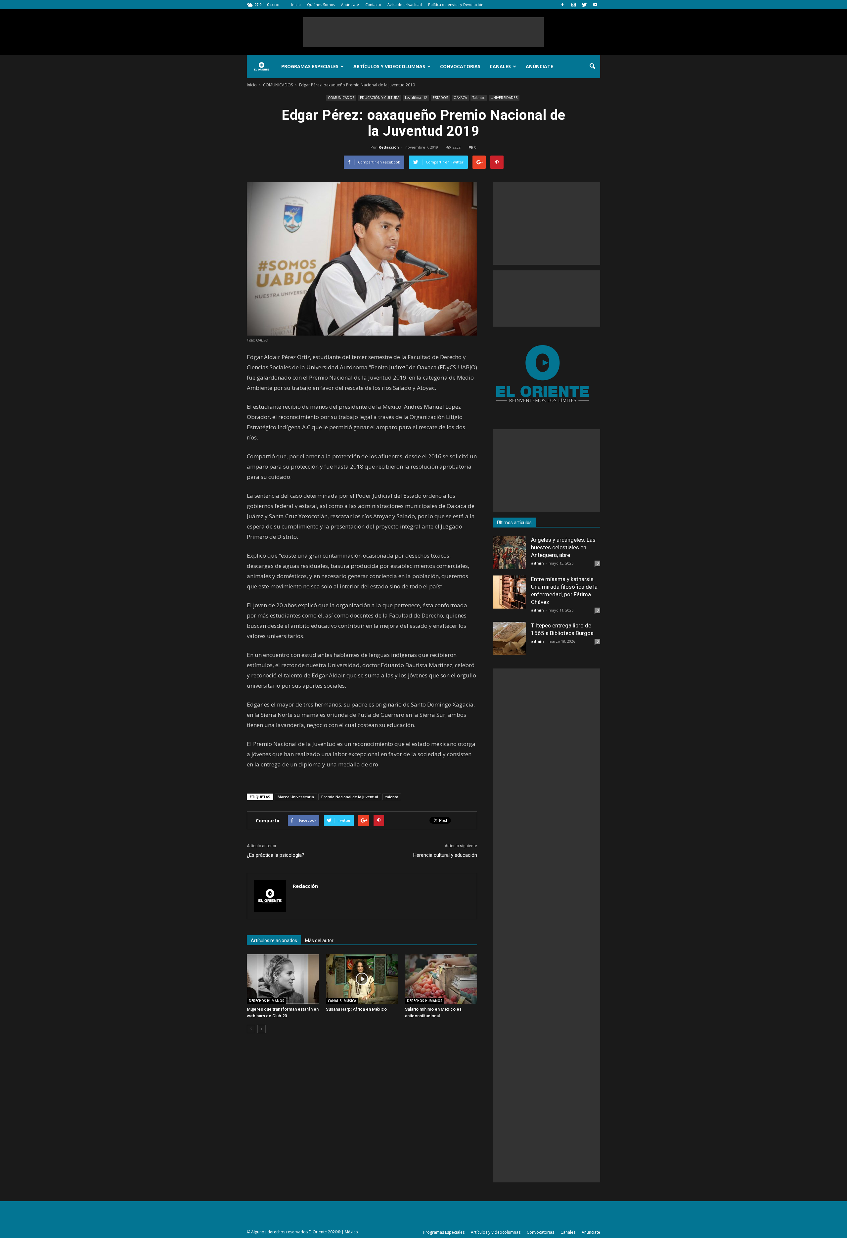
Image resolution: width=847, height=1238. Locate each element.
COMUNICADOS (341, 97)
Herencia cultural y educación (445, 855)
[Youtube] (595, 4)
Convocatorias (460, 66)
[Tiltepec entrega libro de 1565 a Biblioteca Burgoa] (509, 638)
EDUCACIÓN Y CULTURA (379, 97)
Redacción (389, 147)
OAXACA (460, 97)
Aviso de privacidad (404, 4)
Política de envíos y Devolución (455, 4)
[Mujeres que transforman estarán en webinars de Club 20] (283, 979)
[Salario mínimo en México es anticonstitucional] (441, 979)
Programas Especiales (309, 66)
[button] (592, 66)
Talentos (478, 97)
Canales (500, 66)
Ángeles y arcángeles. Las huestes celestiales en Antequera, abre (563, 547)
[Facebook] (562, 4)
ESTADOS (440, 97)
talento (391, 796)
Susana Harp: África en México (356, 1009)
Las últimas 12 (416, 97)
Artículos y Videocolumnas (389, 66)
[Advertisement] (423, 32)
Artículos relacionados (274, 940)
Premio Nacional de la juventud (349, 796)
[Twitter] (584, 4)
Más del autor (319, 940)
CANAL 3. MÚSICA (342, 1000)
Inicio (296, 4)
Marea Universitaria (296, 796)
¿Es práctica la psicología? (275, 855)
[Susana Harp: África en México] (362, 979)
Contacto (373, 4)
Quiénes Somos (321, 4)
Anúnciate (350, 4)
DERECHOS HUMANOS (266, 1000)
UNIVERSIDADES (504, 97)
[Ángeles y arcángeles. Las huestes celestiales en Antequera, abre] (509, 552)
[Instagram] (573, 4)
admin (537, 563)
